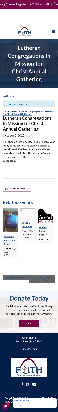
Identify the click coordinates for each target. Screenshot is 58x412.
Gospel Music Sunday (43, 231)
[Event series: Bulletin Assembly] (30, 237)
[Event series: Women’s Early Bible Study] (13, 255)
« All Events (8, 96)
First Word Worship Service (42, 278)
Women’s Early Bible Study (9, 240)
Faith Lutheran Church (25, 31)
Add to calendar (17, 188)
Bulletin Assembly (15, 277)
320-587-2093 (29, 349)
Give (29, 323)
